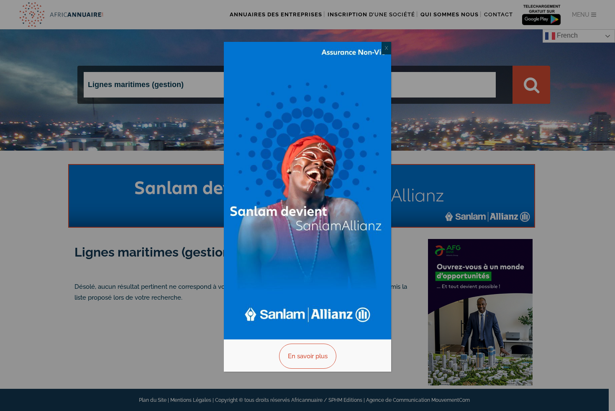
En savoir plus (308, 356)
